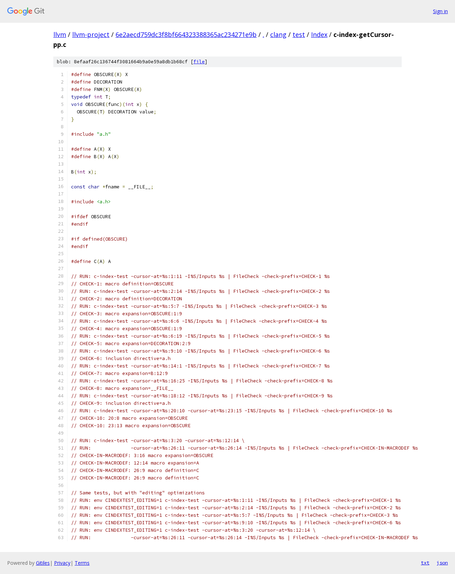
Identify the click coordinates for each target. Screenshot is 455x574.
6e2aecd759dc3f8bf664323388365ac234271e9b (186, 34)
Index (319, 34)
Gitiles (43, 562)
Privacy (62, 562)
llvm (59, 34)
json (442, 562)
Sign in (440, 11)
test (299, 34)
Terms (82, 562)
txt (425, 562)
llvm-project (90, 34)
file (199, 62)
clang (278, 34)
